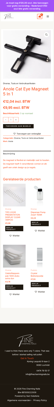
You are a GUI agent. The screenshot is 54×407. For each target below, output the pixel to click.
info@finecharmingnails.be (38, 374)
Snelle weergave (14, 204)
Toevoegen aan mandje (18, 126)
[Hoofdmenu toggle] (48, 16)
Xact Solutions (32, 396)
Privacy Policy (40, 400)
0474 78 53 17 (43, 370)
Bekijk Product (11, 229)
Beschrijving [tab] (9, 153)
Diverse (6, 83)
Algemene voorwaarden (19, 400)
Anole (10, 141)
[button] (46, 34)
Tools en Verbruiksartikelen (23, 83)
